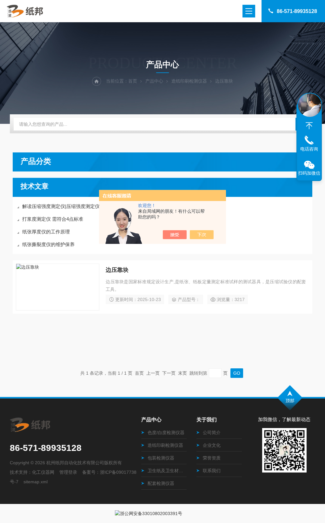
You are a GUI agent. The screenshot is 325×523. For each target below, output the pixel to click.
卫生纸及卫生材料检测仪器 (167, 470)
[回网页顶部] (309, 125)
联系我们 (212, 470)
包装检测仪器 (161, 457)
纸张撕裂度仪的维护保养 (48, 244)
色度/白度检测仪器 (166, 432)
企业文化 (212, 445)
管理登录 (68, 472)
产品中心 (154, 81)
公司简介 (212, 432)
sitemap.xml (35, 481)
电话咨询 (309, 148)
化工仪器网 (43, 472)
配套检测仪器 (161, 483)
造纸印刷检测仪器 (189, 81)
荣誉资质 (212, 457)
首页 (132, 81)
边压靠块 (117, 270)
